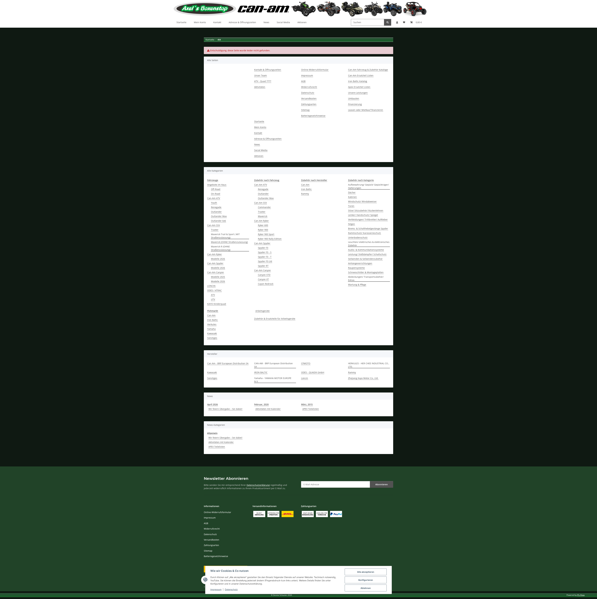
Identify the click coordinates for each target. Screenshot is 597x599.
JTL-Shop (581, 595)
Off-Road (215, 189)
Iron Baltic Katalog (357, 81)
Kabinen (352, 196)
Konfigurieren (365, 580)
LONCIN (211, 285)
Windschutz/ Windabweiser (362, 201)
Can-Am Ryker (214, 254)
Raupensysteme (356, 267)
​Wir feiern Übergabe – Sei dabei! (225, 408)
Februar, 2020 (261, 404)
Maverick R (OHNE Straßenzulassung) (220, 248)
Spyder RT (263, 265)
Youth (214, 202)
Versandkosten (309, 98)
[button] (397, 22)
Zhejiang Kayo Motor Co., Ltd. (363, 378)
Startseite (181, 22)
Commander (264, 207)
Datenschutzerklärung (258, 485)
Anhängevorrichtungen (360, 263)
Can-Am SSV (213, 225)
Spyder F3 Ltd (265, 261)
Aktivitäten (259, 86)
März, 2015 (307, 404)
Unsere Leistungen (358, 92)
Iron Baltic (306, 189)
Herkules (211, 324)
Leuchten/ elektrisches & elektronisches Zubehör (368, 244)
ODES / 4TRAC (214, 290)
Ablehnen (366, 588)
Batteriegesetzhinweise (313, 115)
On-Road (215, 193)
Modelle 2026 (218, 258)
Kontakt (217, 22)
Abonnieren (381, 484)
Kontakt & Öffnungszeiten (267, 69)
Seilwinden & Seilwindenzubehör (365, 258)
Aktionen (302, 22)
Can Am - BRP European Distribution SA (227, 363)
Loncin (304, 378)
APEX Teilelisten (310, 408)
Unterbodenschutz (358, 237)
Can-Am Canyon (215, 272)
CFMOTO (305, 363)
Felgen (351, 224)
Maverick (262, 216)
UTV (213, 299)
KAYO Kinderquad (216, 303)
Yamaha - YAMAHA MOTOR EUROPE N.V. (272, 380)
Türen (351, 205)
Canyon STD (264, 274)
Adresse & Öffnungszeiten (242, 22)
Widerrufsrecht (309, 86)
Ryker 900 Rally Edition (270, 238)
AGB (303, 81)
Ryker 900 (263, 229)
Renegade (216, 207)
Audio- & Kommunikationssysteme (366, 249)
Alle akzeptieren (365, 572)
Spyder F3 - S (264, 252)
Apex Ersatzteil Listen (359, 86)
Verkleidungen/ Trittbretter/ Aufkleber (368, 219)
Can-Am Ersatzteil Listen (360, 75)
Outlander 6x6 (218, 220)
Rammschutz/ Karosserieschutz (364, 233)
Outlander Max (219, 216)
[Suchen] (387, 22)
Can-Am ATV (213, 198)
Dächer (352, 192)
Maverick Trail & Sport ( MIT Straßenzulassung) (225, 236)
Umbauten (353, 98)
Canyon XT (263, 279)
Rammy (305, 193)
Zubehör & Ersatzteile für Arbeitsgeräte (274, 318)
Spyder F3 (263, 247)
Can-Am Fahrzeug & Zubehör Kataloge (368, 69)
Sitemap (305, 109)
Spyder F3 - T (264, 256)
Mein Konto (200, 22)
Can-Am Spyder (215, 263)
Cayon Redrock (265, 283)
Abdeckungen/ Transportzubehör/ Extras (366, 278)
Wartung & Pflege (357, 284)
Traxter (214, 229)
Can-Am (305, 184)
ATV (213, 294)
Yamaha (211, 328)
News (266, 22)
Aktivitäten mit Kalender (268, 408)
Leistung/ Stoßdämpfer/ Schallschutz (367, 254)
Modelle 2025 (218, 276)
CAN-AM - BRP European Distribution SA (273, 365)
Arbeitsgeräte (262, 310)
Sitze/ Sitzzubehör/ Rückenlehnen (365, 210)
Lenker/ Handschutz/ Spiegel (363, 214)
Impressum (216, 589)
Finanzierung (355, 104)
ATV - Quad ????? (262, 81)
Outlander (216, 211)
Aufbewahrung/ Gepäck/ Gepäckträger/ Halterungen (368, 186)
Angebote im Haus (216, 184)
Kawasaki (212, 333)
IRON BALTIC (260, 372)
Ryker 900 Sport (266, 234)
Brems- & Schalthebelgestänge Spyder (368, 228)
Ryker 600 (263, 225)
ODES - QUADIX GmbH (312, 372)
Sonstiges (212, 337)
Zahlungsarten (308, 104)
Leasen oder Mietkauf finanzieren (365, 109)
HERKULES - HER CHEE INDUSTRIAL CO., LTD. (368, 365)
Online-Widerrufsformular (315, 69)
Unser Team (260, 75)
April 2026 (212, 404)
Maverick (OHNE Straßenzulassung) (229, 242)
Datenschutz (231, 589)
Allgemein (212, 433)
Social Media (283, 22)
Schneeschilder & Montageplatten (366, 272)
